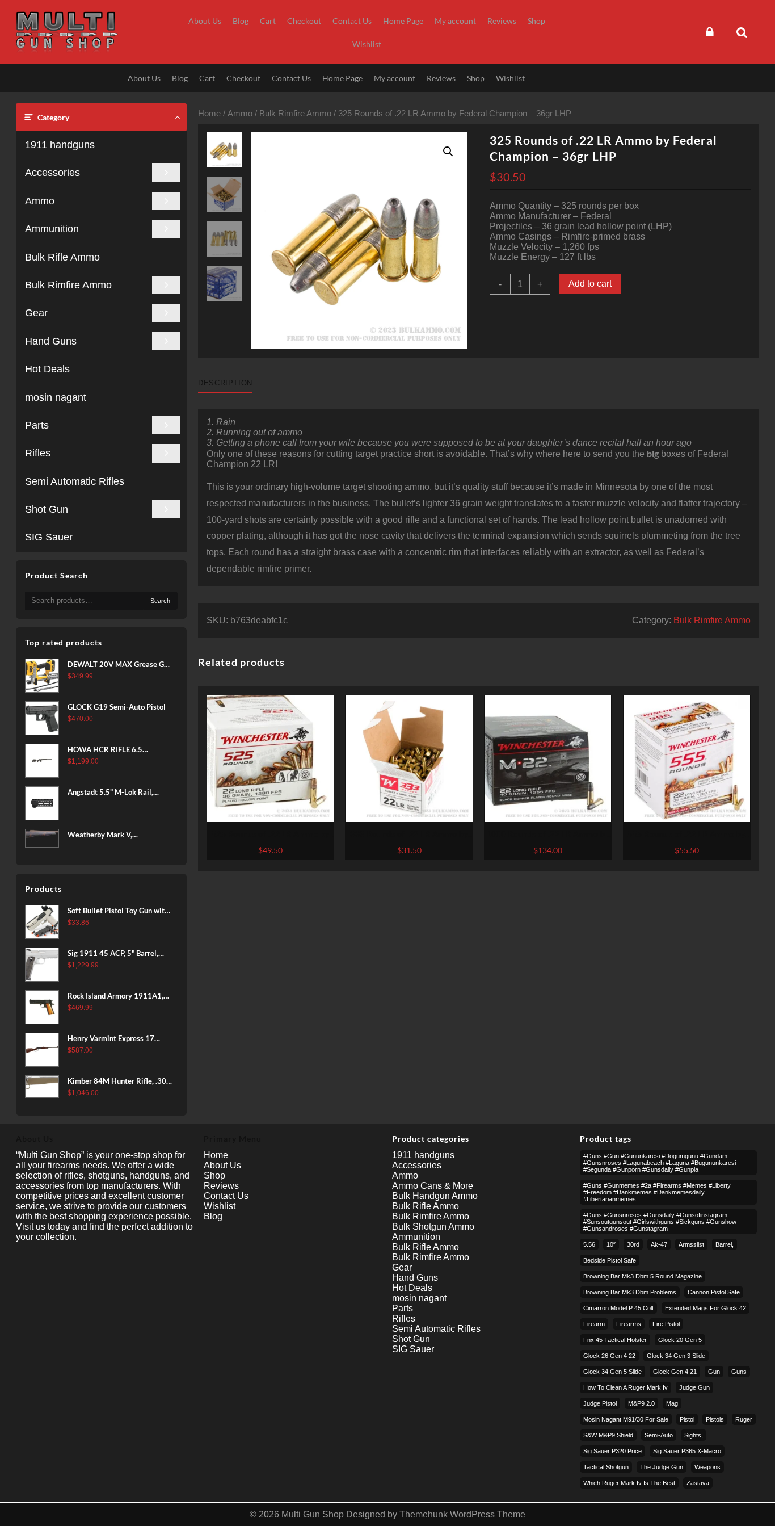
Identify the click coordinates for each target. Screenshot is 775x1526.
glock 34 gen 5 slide (612, 1371)
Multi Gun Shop (312, 1514)
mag (672, 1403)
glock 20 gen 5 (680, 1339)
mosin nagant (55, 397)
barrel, (724, 1244)
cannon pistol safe (714, 1292)
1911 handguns (60, 144)
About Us (222, 1165)
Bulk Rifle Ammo (62, 257)
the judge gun (661, 1467)
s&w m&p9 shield (608, 1435)
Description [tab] (225, 383)
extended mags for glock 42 (705, 1308)
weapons (707, 1467)
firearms (628, 1323)
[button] (448, 151)
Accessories (52, 172)
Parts (37, 425)
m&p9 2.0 (641, 1403)
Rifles (37, 453)
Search (160, 600)
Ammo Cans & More (432, 1185)
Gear (36, 312)
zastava (697, 1482)
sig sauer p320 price (612, 1451)
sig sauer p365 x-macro (687, 1451)
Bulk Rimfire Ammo (68, 285)
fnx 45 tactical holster (615, 1339)
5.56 (589, 1244)
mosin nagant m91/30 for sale (625, 1419)
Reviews (221, 1185)
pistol (687, 1419)
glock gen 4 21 (675, 1371)
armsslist (691, 1244)
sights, (693, 1435)
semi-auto (659, 1435)
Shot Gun (46, 509)
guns (739, 1371)
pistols (715, 1419)
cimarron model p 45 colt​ (618, 1308)
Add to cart (590, 283)
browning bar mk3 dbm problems (629, 1292)
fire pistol (666, 1323)
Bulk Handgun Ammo (435, 1196)
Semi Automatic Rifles (74, 481)
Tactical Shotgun (606, 1467)
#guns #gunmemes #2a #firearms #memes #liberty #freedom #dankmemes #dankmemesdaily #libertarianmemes (657, 1192)
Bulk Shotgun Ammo (433, 1226)
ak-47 (659, 1244)
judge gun (694, 1387)
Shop (214, 1175)
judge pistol (600, 1403)
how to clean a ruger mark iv (625, 1387)
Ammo (39, 201)
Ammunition (52, 228)
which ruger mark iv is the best (629, 1482)
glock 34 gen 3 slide (676, 1355)
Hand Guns (51, 341)
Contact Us (226, 1196)
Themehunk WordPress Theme (462, 1514)
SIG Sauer (49, 537)
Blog (213, 1216)
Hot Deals (47, 369)
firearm (594, 1323)
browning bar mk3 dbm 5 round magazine (642, 1276)
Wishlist (219, 1206)
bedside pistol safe (609, 1260)
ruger (743, 1419)
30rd (633, 1244)
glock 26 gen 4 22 (609, 1355)
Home (209, 113)
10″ (611, 1244)
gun (714, 1371)
